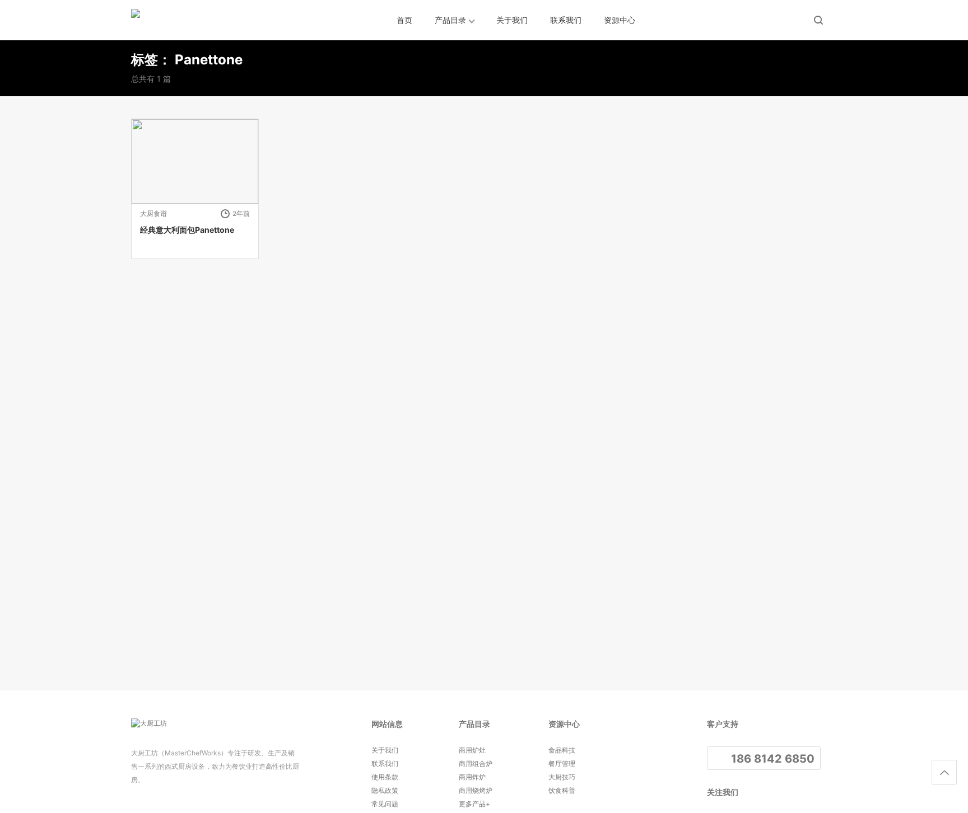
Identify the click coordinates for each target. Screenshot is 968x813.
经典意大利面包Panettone (187, 229)
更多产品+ (474, 804)
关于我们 (512, 20)
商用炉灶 (472, 750)
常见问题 (384, 804)
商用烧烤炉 (475, 790)
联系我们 (565, 20)
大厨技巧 (561, 777)
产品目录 (450, 20)
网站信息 (387, 724)
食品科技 (561, 750)
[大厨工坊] (181, 20)
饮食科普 (561, 790)
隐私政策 (384, 790)
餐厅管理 (561, 763)
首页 (404, 20)
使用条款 (384, 777)
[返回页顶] (944, 772)
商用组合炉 (475, 763)
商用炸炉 (472, 777)
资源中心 (619, 20)
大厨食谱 (153, 213)
